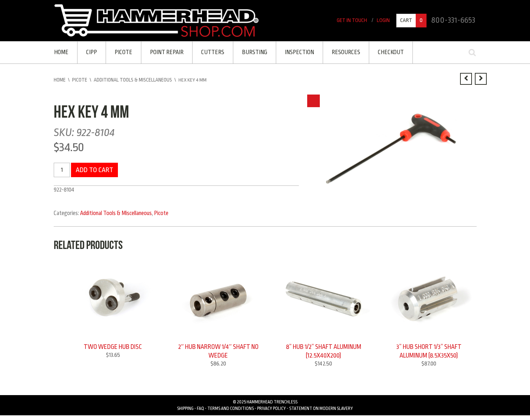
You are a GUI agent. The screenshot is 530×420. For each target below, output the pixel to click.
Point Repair (164, 52)
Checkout (384, 52)
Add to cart (93, 168)
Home (61, 52)
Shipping (185, 406)
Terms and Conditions (230, 406)
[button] (313, 99)
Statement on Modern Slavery (321, 406)
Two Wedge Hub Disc (113, 345)
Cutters (209, 52)
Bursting (250, 52)
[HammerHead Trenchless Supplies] (156, 20)
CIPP (90, 52)
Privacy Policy (271, 406)
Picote (122, 52)
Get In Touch (354, 21)
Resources (340, 52)
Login (384, 21)
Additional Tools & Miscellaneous (133, 79)
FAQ (200, 406)
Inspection (294, 52)
